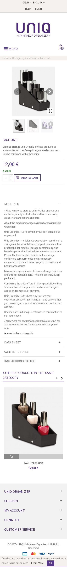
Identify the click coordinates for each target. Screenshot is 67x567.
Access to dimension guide (18, 333)
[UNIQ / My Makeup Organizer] (33, 29)
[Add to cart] (11, 456)
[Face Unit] (33, 91)
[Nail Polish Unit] (33, 420)
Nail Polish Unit (33, 463)
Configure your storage (24, 58)
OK (50, 563)
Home (6, 58)
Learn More (37, 563)
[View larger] (50, 111)
